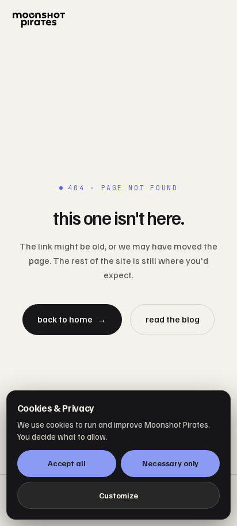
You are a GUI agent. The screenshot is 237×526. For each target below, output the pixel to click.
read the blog (173, 319)
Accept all (67, 463)
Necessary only (170, 463)
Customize (118, 495)
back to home (71, 319)
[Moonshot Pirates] (118, 20)
